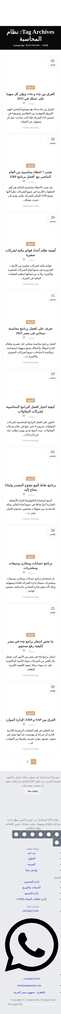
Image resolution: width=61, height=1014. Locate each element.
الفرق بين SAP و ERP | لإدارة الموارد (30, 719)
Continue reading (30, 128)
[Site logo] (30, 12)
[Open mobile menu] (4, 13)
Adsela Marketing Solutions (40, 1004)
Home (45, 45)
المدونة (30, 87)
